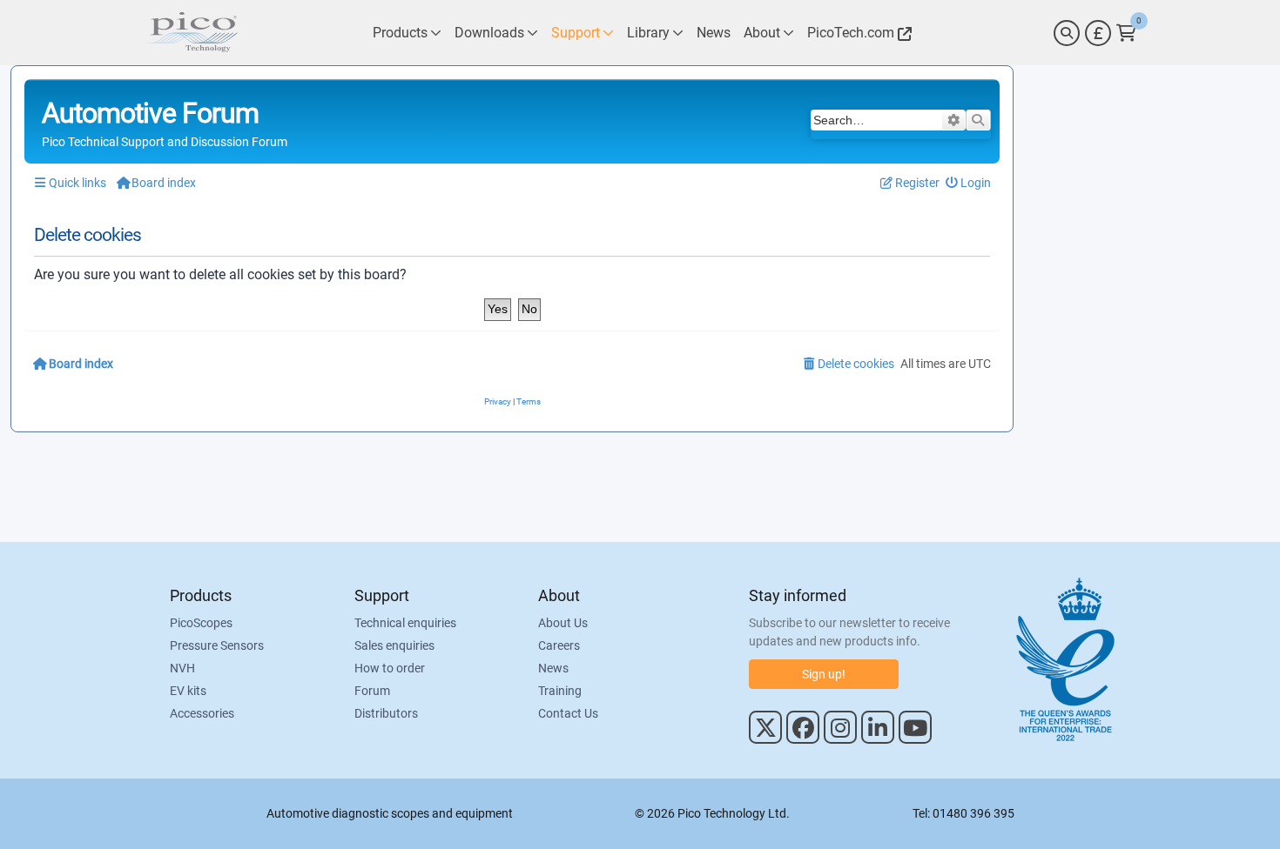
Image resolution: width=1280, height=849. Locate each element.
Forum (372, 691)
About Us (563, 623)
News (553, 668)
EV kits (188, 691)
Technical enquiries (405, 623)
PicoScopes (201, 623)
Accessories (202, 713)
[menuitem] (969, 183)
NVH (182, 668)
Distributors (386, 713)
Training (560, 691)
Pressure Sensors (217, 645)
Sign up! (823, 674)
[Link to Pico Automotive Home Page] (191, 32)
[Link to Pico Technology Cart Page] (1126, 33)
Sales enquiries (394, 645)
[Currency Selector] (1098, 33)
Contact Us (568, 713)
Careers (559, 645)
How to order (389, 668)
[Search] (1067, 33)
